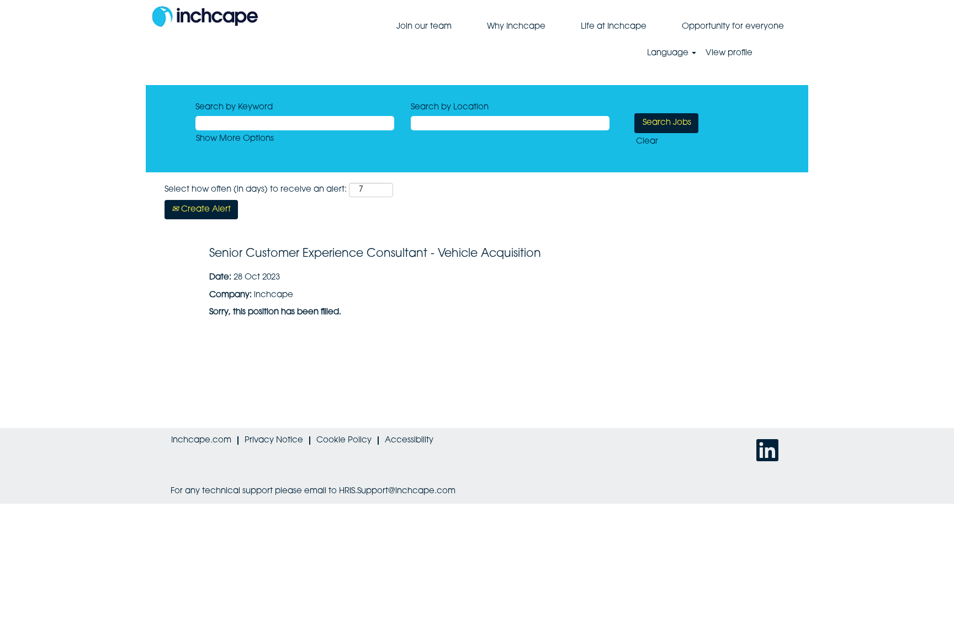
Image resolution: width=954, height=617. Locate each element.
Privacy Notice (274, 440)
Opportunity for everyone (733, 27)
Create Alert (205, 209)
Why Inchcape (516, 27)
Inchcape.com (201, 440)
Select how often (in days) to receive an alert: (256, 190)
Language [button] (669, 53)
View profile (729, 53)
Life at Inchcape (613, 27)
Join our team (424, 27)
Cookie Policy (344, 440)
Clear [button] (647, 142)
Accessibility (409, 440)
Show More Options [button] (235, 139)
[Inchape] (204, 17)
